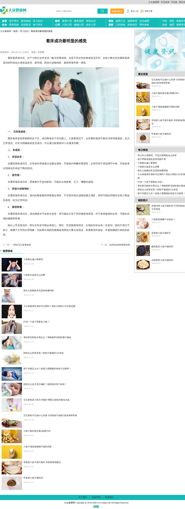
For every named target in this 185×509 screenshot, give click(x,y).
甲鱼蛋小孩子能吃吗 (33, 478)
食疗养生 (38, 24)
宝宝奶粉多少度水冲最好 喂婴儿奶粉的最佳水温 (46, 400)
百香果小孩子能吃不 (161, 233)
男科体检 (144, 24)
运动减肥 (144, 21)
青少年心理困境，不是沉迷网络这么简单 (157, 155)
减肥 (171, 24)
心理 (57, 24)
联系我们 (109, 497)
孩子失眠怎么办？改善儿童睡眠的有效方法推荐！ (47, 368)
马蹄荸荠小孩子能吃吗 (162, 260)
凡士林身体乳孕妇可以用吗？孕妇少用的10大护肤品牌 (49, 306)
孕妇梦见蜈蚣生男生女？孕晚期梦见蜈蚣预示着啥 (47, 337)
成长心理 (91, 24)
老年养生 (14, 21)
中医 (164, 21)
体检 (171, 21)
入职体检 (120, 24)
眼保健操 (26, 21)
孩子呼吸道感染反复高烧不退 (152, 159)
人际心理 (67, 24)
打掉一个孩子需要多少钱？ (36, 322)
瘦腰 (110, 24)
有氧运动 (91, 21)
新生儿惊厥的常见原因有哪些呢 (38, 290)
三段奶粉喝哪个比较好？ (163, 219)
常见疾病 (165, 2)
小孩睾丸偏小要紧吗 (33, 259)
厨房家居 (26, 24)
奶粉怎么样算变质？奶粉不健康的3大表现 (43, 353)
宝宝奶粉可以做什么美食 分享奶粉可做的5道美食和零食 (50, 415)
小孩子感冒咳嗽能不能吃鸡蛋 (37, 446)
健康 (4, 21)
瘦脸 (110, 21)
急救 (164, 24)
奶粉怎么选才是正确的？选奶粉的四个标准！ (45, 384)
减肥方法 (120, 21)
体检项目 (132, 24)
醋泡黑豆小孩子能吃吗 (162, 246)
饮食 (4, 24)
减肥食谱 (132, 21)
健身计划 (67, 21)
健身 (57, 21)
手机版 (174, 2)
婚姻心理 (79, 24)
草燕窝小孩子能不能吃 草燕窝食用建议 (42, 462)
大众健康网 (153, 2)
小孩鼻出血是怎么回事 (34, 275)
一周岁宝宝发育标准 (21, 245)
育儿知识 (38, 21)
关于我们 (82, 497)
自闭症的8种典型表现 (119, 245)
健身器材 (79, 21)
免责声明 (96, 497)
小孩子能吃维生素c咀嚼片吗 (36, 431)
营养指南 (14, 24)
